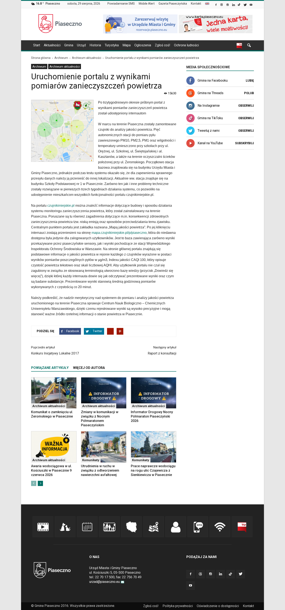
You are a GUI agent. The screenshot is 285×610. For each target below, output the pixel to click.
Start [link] (36, 45)
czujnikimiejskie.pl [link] (60, 205)
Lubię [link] (250, 80)
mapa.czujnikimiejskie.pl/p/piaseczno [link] (119, 232)
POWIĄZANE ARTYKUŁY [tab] (50, 368)
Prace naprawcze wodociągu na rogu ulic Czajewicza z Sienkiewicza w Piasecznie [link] (153, 470)
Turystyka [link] (112, 45)
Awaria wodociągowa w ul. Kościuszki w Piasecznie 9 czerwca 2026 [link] (51, 470)
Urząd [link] (81, 45)
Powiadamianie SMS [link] (121, 3)
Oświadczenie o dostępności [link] (218, 606)
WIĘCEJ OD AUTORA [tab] (89, 368)
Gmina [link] (68, 45)
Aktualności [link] (52, 45)
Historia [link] (95, 45)
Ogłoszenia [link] (142, 45)
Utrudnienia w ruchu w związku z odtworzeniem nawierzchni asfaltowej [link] (100, 470)
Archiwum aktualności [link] (64, 66)
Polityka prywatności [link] (178, 606)
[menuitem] (122, 4)
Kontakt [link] (196, 3)
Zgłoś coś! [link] (162, 45)
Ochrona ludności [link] (186, 45)
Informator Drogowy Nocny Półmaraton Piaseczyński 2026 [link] (152, 416)
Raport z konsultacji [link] (162, 353)
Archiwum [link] (39, 66)
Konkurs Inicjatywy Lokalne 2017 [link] (55, 353)
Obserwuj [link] (246, 105)
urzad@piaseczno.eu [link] (104, 582)
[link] (216, 5)
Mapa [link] (126, 45)
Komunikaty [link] (90, 460)
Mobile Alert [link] (147, 3)
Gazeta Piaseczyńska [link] (173, 3)
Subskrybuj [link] (244, 143)
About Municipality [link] (207, 3)
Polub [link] (249, 93)
